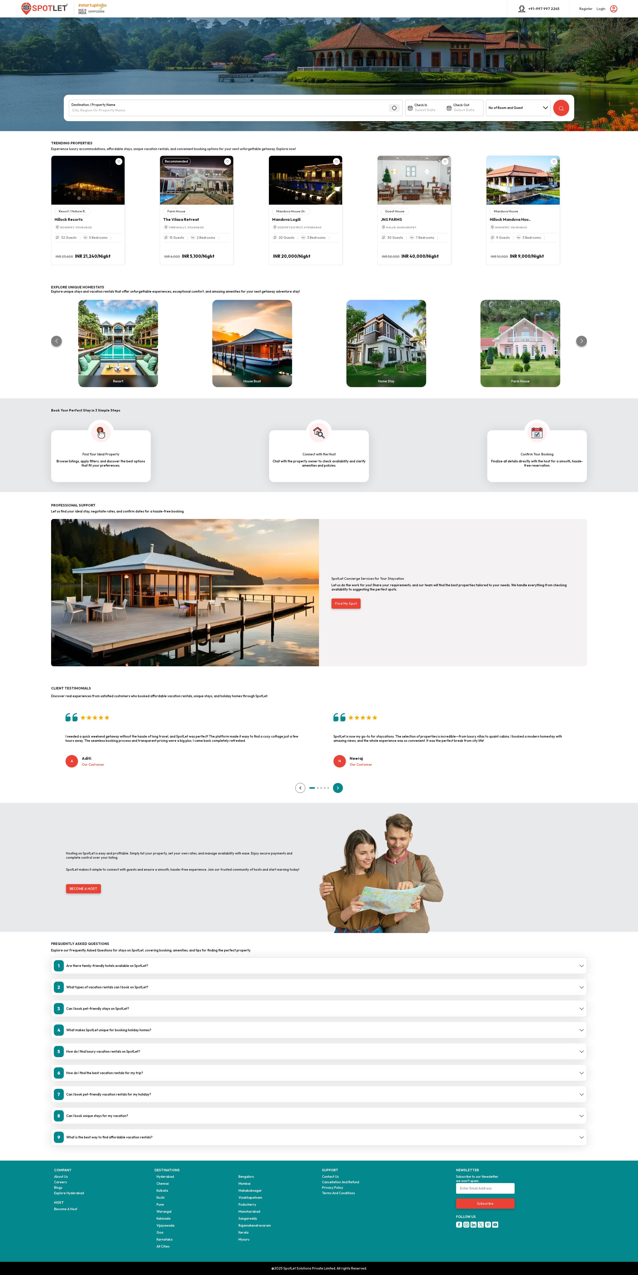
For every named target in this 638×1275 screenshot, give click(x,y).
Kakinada (163, 1218)
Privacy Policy (332, 1188)
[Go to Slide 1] (79, 198)
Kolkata (162, 1190)
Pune (160, 1204)
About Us (61, 1177)
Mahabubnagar (250, 1190)
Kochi (160, 1197)
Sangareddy (248, 1218)
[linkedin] (474, 1224)
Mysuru (244, 1239)
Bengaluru (246, 1177)
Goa (160, 1232)
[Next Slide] (122, 180)
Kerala (243, 1232)
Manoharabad (249, 1211)
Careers (60, 1182)
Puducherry (247, 1204)
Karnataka (164, 1239)
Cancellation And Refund (340, 1182)
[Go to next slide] (581, 341)
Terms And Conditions (338, 1193)
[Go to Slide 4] (92, 198)
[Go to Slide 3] (87, 198)
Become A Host (65, 1209)
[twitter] (481, 1224)
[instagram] (466, 1224)
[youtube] (495, 1224)
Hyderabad (165, 1177)
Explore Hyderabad (69, 1193)
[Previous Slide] (53, 180)
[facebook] (459, 1224)
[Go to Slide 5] (96, 198)
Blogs (58, 1188)
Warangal (164, 1211)
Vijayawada (165, 1225)
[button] (88, 180)
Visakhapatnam (250, 1197)
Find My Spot (346, 603)
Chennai (163, 1184)
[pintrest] (488, 1224)
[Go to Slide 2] (83, 198)
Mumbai (244, 1184)
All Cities (163, 1246)
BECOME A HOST (83, 889)
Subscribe (485, 1203)
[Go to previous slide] (56, 341)
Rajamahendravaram (255, 1225)
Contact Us (330, 1177)
